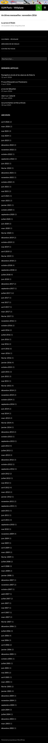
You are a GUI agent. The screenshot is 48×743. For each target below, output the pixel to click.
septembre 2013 (7, 441)
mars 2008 (5, 571)
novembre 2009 (7, 534)
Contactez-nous (8, 49)
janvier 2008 (6, 575)
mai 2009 (5, 543)
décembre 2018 (7, 261)
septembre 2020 (7, 214)
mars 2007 (5, 617)
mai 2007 (5, 608)
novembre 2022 (7, 149)
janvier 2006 (6, 649)
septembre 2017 (7, 288)
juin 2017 (5, 298)
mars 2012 (5, 492)
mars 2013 (5, 455)
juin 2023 (5, 140)
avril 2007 (5, 612)
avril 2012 (5, 487)
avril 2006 (5, 645)
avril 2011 (5, 520)
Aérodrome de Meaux (10, 44)
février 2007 (6, 622)
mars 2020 (5, 228)
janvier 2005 (6, 691)
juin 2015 (5, 376)
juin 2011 (5, 515)
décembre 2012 (7, 460)
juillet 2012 (5, 478)
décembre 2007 (7, 580)
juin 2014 (5, 409)
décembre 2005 (7, 654)
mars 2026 (5, 126)
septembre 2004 (7, 705)
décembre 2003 (7, 719)
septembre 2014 (7, 404)
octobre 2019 (6, 242)
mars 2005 (5, 682)
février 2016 (6, 358)
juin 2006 (5, 635)
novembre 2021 (7, 177)
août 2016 (5, 330)
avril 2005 (5, 677)
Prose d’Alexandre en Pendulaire (14, 82)
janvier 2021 (6, 205)
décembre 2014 (7, 390)
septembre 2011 (7, 506)
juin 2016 (5, 339)
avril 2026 (5, 122)
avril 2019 (5, 251)
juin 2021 (5, 187)
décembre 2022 (7, 145)
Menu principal (45, 7)
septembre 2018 (7, 270)
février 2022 (6, 168)
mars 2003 (5, 723)
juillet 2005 (5, 663)
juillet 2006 (5, 631)
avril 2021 (5, 196)
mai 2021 (5, 191)
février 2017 (6, 316)
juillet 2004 (5, 714)
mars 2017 (5, 311)
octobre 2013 (6, 436)
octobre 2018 (6, 265)
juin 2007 (5, 603)
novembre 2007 (7, 585)
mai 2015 (5, 381)
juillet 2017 (5, 293)
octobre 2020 (6, 210)
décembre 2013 (7, 432)
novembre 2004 (7, 700)
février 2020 (6, 233)
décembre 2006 (7, 626)
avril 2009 (5, 548)
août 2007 (5, 594)
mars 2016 (5, 353)
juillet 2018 (5, 274)
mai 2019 (5, 247)
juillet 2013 (5, 450)
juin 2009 (5, 538)
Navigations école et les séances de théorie (18, 75)
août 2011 (5, 511)
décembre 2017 (7, 284)
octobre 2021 (6, 182)
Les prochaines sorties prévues (13, 103)
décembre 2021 (7, 173)
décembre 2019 (7, 237)
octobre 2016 (6, 325)
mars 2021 (5, 200)
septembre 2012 (7, 469)
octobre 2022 (6, 154)
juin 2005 (5, 668)
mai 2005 (5, 673)
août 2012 (5, 473)
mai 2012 (5, 483)
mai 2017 (5, 302)
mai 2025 (5, 131)
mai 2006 (5, 640)
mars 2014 (5, 418)
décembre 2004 (7, 696)
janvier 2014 (6, 427)
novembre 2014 (7, 395)
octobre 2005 (6, 659)
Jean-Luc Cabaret (8, 96)
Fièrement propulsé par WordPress (13, 740)
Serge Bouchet (20, 26)
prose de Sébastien (8, 89)
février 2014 (6, 423)
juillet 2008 (5, 561)
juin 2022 (5, 163)
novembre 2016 (7, 321)
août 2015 (5, 372)
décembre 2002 (7, 728)
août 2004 (5, 710)
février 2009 (6, 557)
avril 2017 (5, 307)
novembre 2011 (7, 501)
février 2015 (6, 386)
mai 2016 (5, 344)
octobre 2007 (6, 589)
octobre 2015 (6, 367)
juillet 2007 (5, 598)
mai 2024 (5, 136)
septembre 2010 (7, 524)
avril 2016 (5, 349)
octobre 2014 (6, 399)
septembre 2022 (7, 159)
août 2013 (5, 446)
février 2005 (6, 686)
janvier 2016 (6, 362)
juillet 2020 (5, 219)
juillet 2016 (5, 335)
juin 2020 (5, 224)
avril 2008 (5, 566)
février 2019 (6, 256)
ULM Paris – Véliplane (12, 7)
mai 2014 (5, 413)
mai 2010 (5, 529)
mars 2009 (5, 552)
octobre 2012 (6, 464)
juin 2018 (5, 279)
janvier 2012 (6, 497)
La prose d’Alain (8, 23)
